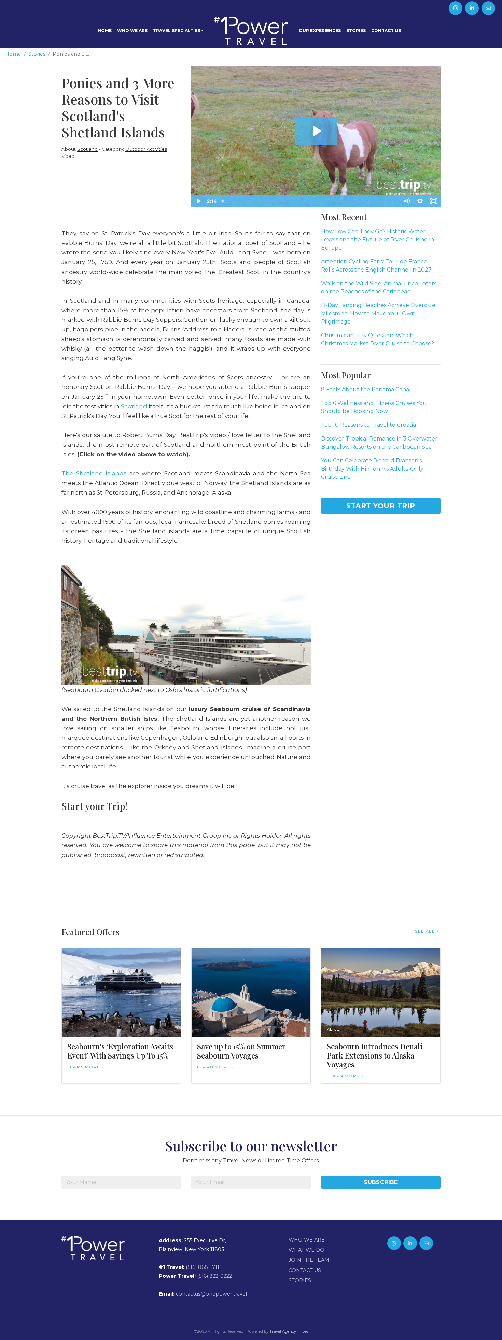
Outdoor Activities (146, 149)
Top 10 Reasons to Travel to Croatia (368, 425)
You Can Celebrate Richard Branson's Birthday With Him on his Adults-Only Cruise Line (372, 468)
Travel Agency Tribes (288, 1331)
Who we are (307, 1240)
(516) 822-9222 (214, 1276)
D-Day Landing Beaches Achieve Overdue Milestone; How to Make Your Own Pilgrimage (378, 313)
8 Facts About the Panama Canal (366, 389)
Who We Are (132, 30)
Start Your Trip (380, 506)
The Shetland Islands (94, 473)
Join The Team (309, 1260)
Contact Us (386, 30)
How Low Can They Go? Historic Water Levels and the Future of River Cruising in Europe (377, 239)
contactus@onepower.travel (211, 1294)
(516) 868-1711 (202, 1267)
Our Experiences (320, 30)
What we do (306, 1250)
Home (105, 30)
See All (424, 931)
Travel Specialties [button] (176, 30)
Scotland (87, 149)
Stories (356, 30)
